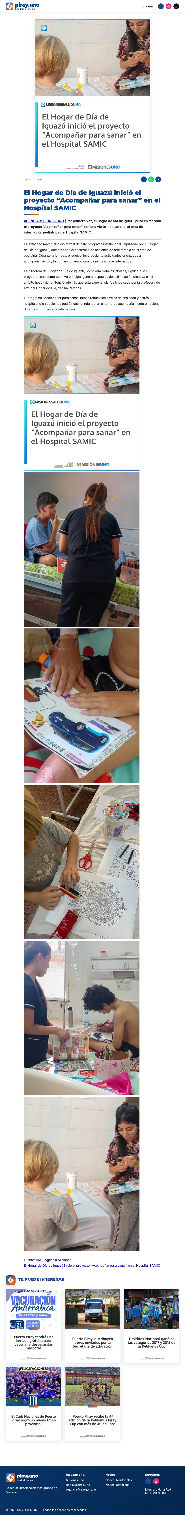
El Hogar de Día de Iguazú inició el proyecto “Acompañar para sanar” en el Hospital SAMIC (92, 1265)
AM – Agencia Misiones (53, 1260)
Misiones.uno (75, 1480)
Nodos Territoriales (119, 1480)
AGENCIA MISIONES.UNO (44, 221)
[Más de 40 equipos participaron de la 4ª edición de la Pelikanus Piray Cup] (92, 1404)
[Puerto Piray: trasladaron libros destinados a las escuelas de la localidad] (92, 1326)
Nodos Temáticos (117, 1485)
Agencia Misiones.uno (81, 1489)
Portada (146, 6)
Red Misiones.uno (78, 1485)
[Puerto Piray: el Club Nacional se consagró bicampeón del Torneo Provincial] (33, 1404)
